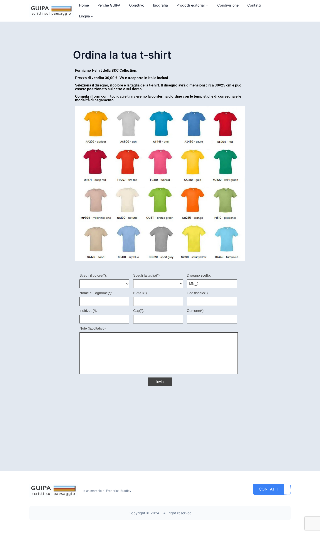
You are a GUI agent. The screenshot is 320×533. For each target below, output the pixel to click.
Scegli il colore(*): (93, 275)
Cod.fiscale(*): (198, 293)
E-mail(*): (140, 293)
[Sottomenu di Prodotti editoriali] (207, 5)
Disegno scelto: (199, 275)
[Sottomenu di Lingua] (92, 16)
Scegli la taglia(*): (146, 275)
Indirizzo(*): (88, 311)
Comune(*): (195, 311)
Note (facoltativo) (92, 328)
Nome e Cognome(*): (95, 293)
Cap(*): (138, 311)
